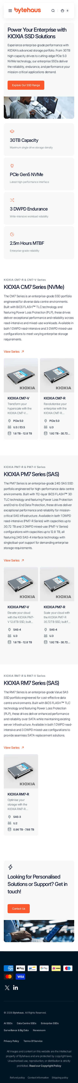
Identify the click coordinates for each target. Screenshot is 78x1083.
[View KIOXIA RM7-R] (21, 771)
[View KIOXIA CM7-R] (57, 375)
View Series (12, 351)
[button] (10, 10)
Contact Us (18, 908)
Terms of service (32, 1041)
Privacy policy (11, 1041)
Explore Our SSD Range (26, 85)
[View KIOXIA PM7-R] (57, 584)
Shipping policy (60, 1077)
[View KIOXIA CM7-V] (21, 375)
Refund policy (17, 1077)
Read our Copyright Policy (45, 1065)
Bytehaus (18, 1012)
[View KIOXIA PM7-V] (21, 584)
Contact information (38, 1077)
